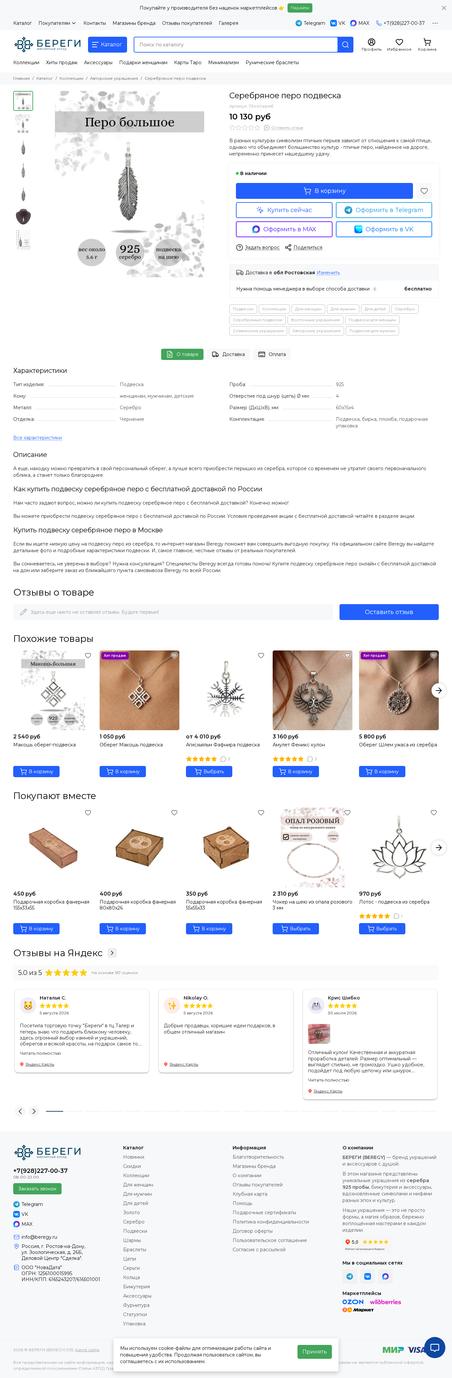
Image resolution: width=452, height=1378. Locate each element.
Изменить (328, 272)
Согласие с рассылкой (259, 1250)
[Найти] (345, 45)
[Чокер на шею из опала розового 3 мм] (312, 847)
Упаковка (134, 1324)
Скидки (132, 1166)
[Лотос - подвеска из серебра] (399, 847)
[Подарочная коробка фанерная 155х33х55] (53, 847)
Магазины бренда (134, 23)
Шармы (132, 1240)
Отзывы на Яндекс (58, 953)
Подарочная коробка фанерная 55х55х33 (224, 905)
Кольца (131, 1277)
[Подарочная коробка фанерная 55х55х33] (226, 847)
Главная (21, 78)
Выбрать (213, 772)
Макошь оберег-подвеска (44, 745)
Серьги (131, 1268)
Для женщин (308, 308)
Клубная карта (250, 1194)
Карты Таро (188, 63)
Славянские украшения (258, 330)
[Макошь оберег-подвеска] (53, 690)
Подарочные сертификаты (264, 1213)
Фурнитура (136, 1305)
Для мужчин (343, 308)
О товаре (188, 354)
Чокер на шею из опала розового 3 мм (312, 905)
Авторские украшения (114, 78)
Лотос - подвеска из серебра (394, 902)
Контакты (94, 23)
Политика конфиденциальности (271, 1222)
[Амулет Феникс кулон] (312, 690)
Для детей (375, 308)
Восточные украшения (315, 319)
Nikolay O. (196, 998)
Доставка (233, 354)
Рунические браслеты (272, 63)
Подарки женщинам (143, 63)
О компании (247, 1175)
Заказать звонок (37, 1189)
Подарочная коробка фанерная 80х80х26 (138, 905)
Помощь (242, 1203)
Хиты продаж (61, 63)
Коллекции (26, 63)
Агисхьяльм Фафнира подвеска (223, 745)
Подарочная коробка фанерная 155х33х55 (51, 905)
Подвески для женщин (372, 319)
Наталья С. (53, 998)
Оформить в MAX (289, 229)
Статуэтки (135, 1314)
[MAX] (385, 1276)
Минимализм (223, 63)
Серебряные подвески (257, 319)
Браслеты (134, 1250)
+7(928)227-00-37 (404, 23)
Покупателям (54, 23)
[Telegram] (349, 1276)
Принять (314, 1352)
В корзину (330, 191)
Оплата (277, 354)
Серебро (405, 308)
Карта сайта (87, 1349)
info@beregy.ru (39, 1237)
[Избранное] (424, 191)
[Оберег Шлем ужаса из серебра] (399, 690)
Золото (131, 1213)
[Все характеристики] (37, 437)
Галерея (228, 23)
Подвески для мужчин (372, 330)
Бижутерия (136, 1287)
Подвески (243, 308)
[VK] (367, 1276)
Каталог (22, 23)
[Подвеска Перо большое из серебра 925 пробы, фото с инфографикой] (129, 184)
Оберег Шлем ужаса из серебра (398, 745)
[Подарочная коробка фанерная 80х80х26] (139, 847)
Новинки (133, 1157)
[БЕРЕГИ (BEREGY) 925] (47, 45)
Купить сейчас (289, 210)
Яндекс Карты (39, 1064)
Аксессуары (98, 63)
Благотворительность (258, 1157)
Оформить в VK (390, 229)
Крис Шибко (344, 998)
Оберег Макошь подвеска (131, 745)
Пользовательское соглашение (270, 1240)
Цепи (129, 1259)
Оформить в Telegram (390, 210)
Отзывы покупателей (187, 23)
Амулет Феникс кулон (299, 745)
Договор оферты (253, 1231)
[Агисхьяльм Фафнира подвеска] (226, 690)
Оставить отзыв (389, 612)
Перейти (300, 7)
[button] (39, 184)
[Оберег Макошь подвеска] (139, 690)
